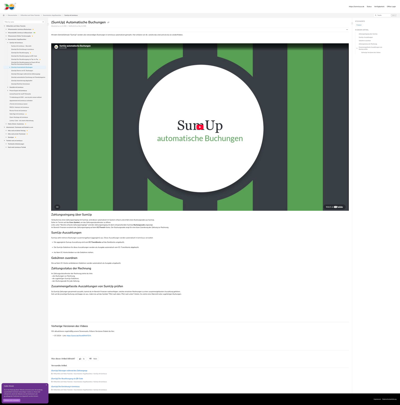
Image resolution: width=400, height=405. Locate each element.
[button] (386, 15)
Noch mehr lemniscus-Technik (17, 147)
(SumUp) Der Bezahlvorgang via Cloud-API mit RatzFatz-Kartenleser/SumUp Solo (25, 63)
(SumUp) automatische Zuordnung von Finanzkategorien (28, 77)
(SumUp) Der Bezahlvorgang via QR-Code (24, 56)
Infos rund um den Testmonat (16, 134)
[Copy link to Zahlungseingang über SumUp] (95, 215)
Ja (83, 359)
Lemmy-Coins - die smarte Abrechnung (21, 121)
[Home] (9, 6)
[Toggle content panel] (352, 23)
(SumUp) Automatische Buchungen (21, 67)
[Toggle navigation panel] (48, 24)
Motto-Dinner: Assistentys (16, 124)
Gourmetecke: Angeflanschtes (52, 15)
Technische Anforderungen (16, 144)
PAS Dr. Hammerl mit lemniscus (19, 107)
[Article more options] (347, 29)
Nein (95, 359)
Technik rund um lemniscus (14, 141)
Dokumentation (12, 15)
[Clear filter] (43, 22)
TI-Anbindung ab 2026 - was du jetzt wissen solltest (26, 97)
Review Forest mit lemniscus (18, 111)
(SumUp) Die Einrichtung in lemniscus (22, 49)
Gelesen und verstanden (11, 400)
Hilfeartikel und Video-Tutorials (30, 15)
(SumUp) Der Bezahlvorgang (20, 53)
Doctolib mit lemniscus (16, 87)
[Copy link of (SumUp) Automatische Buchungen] (108, 22)
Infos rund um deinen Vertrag (16, 131)
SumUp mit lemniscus (71, 15)
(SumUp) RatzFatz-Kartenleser (20, 84)
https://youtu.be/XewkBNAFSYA (79, 335)
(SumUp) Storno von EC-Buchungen (22, 71)
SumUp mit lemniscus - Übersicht (21, 46)
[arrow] (357, 48)
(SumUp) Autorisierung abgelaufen (21, 81)
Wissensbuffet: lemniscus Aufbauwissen (20, 33)
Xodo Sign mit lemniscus (17, 114)
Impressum (377, 399)
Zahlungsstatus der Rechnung (368, 44)
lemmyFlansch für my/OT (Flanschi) (20, 94)
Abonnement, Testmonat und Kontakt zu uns (19, 127)
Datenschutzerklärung (389, 399)
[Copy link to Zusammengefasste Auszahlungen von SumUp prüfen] (126, 286)
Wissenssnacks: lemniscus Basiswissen (19, 29)
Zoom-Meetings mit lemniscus (19, 117)
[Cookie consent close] (46, 384)
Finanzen (359, 25)
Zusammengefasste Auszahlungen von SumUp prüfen (370, 48)
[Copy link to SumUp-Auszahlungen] (84, 232)
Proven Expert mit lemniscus (18, 91)
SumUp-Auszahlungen (366, 37)
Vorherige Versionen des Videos (370, 53)
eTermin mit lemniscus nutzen (18, 104)
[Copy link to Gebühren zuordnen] (80, 258)
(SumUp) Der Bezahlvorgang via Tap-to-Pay (24, 59)
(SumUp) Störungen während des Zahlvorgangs (25, 74)
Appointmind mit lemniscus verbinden (21, 101)
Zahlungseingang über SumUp (368, 34)
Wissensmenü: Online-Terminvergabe (19, 36)
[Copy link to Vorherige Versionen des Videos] (91, 326)
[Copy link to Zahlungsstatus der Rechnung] (94, 268)
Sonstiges (11, 137)
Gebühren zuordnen (365, 41)
